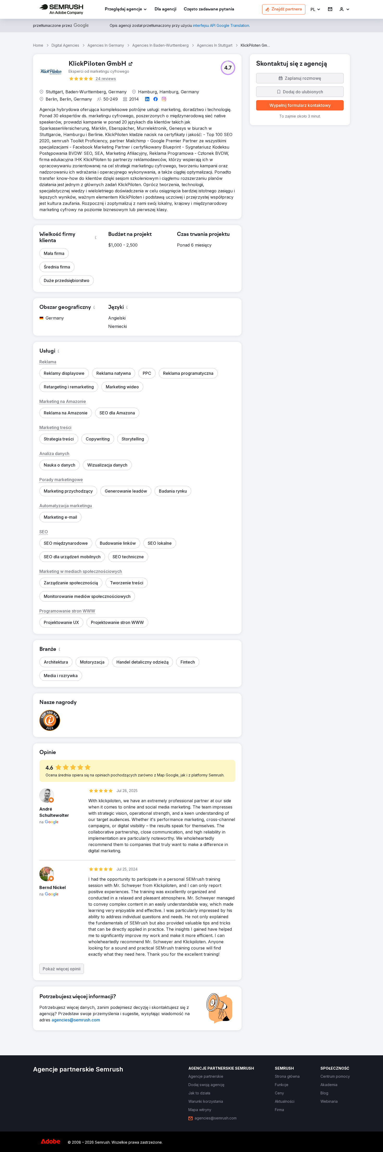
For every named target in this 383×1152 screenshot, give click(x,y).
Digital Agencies (65, 45)
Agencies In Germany (106, 45)
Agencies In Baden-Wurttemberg (160, 45)
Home (38, 45)
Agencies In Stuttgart (214, 45)
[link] (165, 9)
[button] (316, 9)
